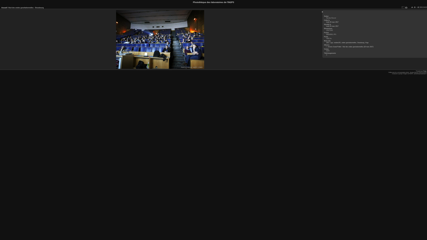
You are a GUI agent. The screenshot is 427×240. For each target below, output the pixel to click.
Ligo (331, 42)
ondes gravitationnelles (349, 42)
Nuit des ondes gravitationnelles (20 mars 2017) (358, 47)
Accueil (4, 8)
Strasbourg (360, 42)
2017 (327, 42)
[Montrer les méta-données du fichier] (406, 7)
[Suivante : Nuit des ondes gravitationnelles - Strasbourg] (417, 7)
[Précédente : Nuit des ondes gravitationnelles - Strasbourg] (415, 7)
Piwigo (425, 71)
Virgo (367, 42)
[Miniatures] (412, 7)
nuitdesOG (337, 42)
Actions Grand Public (334, 47)
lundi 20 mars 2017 (332, 22)
